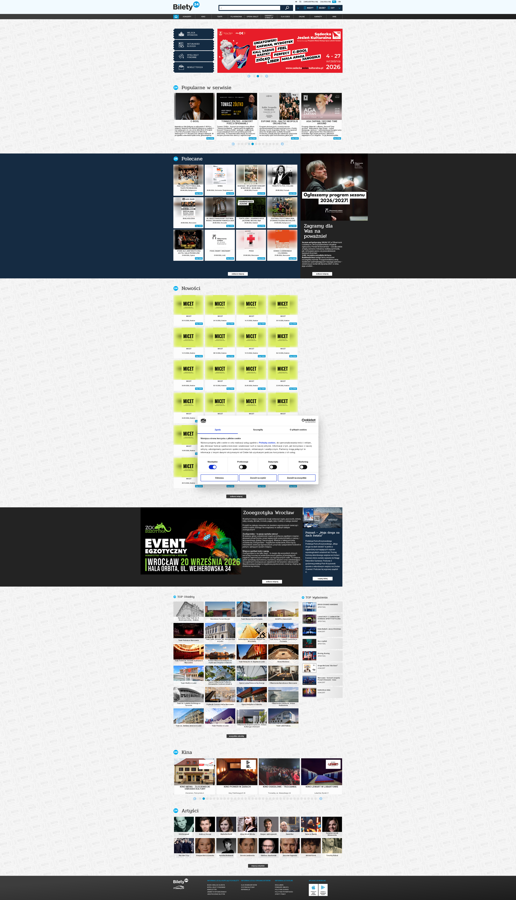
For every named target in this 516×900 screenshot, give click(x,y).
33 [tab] (312, 798)
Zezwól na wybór (258, 478)
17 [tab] (256, 798)
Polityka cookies (282, 889)
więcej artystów (258, 866)
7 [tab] (259, 144)
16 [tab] (252, 798)
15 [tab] (249, 798)
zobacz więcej (238, 274)
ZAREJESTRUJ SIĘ (311, 2)
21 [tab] (270, 798)
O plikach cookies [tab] (298, 430)
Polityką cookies (267, 443)
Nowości (191, 288)
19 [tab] (263, 798)
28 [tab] (294, 798)
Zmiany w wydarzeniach (216, 892)
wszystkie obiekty (236, 736)
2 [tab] (258, 76)
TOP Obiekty (185, 596)
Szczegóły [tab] (258, 430)
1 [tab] (254, 76)
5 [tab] (252, 144)
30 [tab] (301, 798)
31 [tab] (305, 798)
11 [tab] (273, 144)
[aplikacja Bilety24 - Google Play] (323, 895)
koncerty (187, 17)
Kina (187, 752)
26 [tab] (287, 798)
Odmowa (219, 478)
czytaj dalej (323, 579)
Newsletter (212, 889)
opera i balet (252, 17)
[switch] (243, 467)
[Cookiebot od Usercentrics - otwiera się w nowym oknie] (304, 421)
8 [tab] (263, 144)
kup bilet (210, 138)
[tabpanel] (280, 51)
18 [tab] (259, 798)
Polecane (192, 159)
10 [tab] (270, 144)
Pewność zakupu (282, 887)
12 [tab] (277, 144)
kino (203, 17)
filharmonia (236, 17)
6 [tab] (256, 144)
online (302, 17)
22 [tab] (273, 798)
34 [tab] (315, 798)
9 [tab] (266, 144)
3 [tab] (261, 76)
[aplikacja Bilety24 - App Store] (313, 895)
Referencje (245, 889)
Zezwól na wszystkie (296, 478)
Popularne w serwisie (206, 87)
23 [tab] (277, 798)
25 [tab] (284, 798)
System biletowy (248, 887)
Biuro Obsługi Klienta (216, 885)
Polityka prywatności (284, 892)
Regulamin (279, 885)
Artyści (190, 811)
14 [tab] (245, 798)
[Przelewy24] (178, 890)
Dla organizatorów (249, 885)
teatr (219, 17)
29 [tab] (298, 798)
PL (334, 2)
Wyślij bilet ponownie (216, 887)
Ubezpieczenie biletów (216, 894)
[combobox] (249, 8)
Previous (248, 76)
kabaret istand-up (269, 17)
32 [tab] (308, 798)
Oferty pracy (280, 894)
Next (266, 76)
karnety (318, 17)
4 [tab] (249, 144)
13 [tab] (242, 798)
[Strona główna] (186, 10)
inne (334, 17)
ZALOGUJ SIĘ (325, 2)
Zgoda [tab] (218, 430)
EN (339, 2)
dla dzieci (285, 17)
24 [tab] (280, 798)
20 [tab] (266, 798)
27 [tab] (291, 798)
